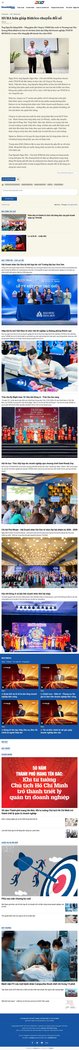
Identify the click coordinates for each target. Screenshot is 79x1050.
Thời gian (64, 204)
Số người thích (72, 204)
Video (3, 662)
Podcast (9, 662)
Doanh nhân (30, 7)
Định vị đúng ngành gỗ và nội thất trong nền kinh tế (19, 819)
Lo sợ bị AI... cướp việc (37, 236)
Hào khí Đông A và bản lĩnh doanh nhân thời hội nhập (26, 593)
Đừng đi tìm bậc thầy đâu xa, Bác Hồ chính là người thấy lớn (19, 731)
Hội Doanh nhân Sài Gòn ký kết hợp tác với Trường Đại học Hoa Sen (33, 264)
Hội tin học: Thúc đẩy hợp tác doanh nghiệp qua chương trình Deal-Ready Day (38, 463)
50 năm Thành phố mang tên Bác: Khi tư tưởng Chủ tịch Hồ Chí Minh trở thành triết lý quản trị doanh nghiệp (37, 812)
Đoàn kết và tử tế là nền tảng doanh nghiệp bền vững (19, 695)
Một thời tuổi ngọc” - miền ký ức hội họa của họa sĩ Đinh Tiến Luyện (25, 1001)
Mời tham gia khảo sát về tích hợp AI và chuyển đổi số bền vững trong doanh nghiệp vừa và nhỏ (33, 905)
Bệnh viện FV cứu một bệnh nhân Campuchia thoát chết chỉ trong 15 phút (38, 984)
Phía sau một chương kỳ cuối (16, 898)
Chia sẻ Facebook (9, 179)
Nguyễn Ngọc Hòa (27, 184)
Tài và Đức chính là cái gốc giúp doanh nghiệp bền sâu (56, 731)
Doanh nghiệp (58, 184)
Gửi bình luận (9, 199)
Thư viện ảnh (17, 662)
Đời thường (6, 928)
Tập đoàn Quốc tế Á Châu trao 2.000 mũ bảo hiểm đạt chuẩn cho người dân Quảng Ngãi (33, 990)
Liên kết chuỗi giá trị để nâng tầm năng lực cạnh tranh (20, 831)
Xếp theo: (57, 204)
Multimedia (6, 658)
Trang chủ (5, 14)
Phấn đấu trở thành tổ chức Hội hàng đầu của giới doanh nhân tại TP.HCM (51, 216)
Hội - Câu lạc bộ (15, 14)
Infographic (25, 662)
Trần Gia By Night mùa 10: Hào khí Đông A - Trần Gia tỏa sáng (30, 397)
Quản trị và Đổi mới (42, 7)
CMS (36, 1048)
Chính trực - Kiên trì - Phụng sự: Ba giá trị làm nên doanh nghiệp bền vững (58, 695)
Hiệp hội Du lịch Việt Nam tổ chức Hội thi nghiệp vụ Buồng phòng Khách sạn (36, 331)
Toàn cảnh (20, 7)
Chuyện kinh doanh (57, 7)
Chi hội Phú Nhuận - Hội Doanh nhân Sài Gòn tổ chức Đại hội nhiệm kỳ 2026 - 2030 (39, 529)
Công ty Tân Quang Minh (12, 184)
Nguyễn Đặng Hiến (40, 184)
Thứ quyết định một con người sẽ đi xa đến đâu (18, 916)
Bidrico (50, 184)
